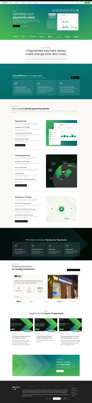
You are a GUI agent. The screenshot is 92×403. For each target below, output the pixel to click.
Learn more (17, 296)
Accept (57, 398)
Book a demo (16, 26)
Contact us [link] (87, 2)
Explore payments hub (20, 145)
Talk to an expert (24, 26)
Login (88, 0)
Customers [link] (24, 2)
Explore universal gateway (21, 185)
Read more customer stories (73, 270)
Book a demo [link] (79, 2)
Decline (65, 398)
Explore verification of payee (21, 221)
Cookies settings (48, 398)
